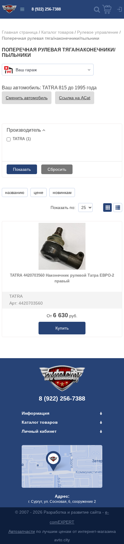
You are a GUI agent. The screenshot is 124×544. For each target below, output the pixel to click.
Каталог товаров (57, 32)
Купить (62, 328)
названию (14, 192)
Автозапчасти (21, 531)
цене (38, 192)
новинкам (62, 192)
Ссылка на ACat (74, 97)
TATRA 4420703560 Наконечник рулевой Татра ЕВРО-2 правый (62, 278)
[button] (97, 9)
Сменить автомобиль (27, 97)
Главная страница (20, 32)
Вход (119, 9)
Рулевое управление (97, 32)
